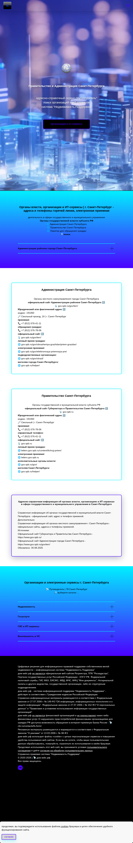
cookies (64, 826)
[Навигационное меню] (128, 5)
